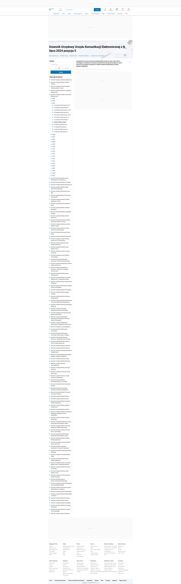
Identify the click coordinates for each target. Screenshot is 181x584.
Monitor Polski (73, 55)
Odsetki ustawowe (108, 569)
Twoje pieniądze (95, 13)
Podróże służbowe (108, 568)
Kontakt (108, 580)
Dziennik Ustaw (64, 55)
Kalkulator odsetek (94, 568)
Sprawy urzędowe (81, 551)
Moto (103, 13)
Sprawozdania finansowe (109, 553)
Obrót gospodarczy (53, 549)
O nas (50, 580)
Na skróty (120, 560)
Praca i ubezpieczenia (95, 549)
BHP (64, 553)
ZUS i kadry (51, 551)
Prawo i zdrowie (80, 556)
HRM (64, 554)
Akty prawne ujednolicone (82, 569)
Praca (78, 553)
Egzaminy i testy (66, 568)
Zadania (51, 566)
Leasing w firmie (94, 553)
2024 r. (94, 41)
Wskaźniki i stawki (108, 560)
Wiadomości (121, 546)
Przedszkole (65, 563)
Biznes (69, 13)
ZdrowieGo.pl (121, 563)
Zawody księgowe (53, 553)
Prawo (86, 13)
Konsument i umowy (81, 549)
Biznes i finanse (93, 546)
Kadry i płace (52, 569)
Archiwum (120, 564)
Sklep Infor (79, 554)
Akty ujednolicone (53, 55)
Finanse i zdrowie (94, 554)
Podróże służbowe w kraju (110, 563)
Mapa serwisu (123, 580)
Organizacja (52, 563)
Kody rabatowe (121, 566)
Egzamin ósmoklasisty (68, 573)
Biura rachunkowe (108, 544)
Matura (64, 571)
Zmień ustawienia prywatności (76, 580)
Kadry (63, 13)
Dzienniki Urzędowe (61, 41)
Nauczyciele (65, 566)
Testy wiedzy (66, 575)
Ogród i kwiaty (121, 553)
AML (105, 554)
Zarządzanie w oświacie (68, 569)
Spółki (91, 547)
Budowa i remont (122, 551)
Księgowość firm (53, 544)
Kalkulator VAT (93, 566)
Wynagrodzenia (66, 547)
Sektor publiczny (78, 13)
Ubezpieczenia (66, 549)
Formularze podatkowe (123, 569)
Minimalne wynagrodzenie (110, 564)
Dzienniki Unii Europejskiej (97, 55)
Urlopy (64, 551)
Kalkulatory (93, 560)
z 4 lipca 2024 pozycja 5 (102, 41)
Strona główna (52, 41)
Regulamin (89, 580)
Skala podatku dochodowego (110, 571)
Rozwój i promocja (53, 568)
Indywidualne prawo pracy (69, 546)
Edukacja (120, 13)
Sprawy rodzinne (80, 546)
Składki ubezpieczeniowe (109, 566)
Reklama (114, 580)
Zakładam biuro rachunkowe (110, 546)
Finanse (120, 549)
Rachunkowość (52, 547)
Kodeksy (79, 571)
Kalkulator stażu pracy (95, 569)
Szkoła (64, 564)
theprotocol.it (121, 571)
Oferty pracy (121, 573)
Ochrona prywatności (60, 580)
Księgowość (56, 13)
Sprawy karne (80, 547)
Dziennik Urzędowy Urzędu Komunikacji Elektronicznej (79, 41)
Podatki (50, 546)
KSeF (126, 13)
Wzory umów (121, 568)
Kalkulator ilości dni (94, 564)
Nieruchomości (111, 13)
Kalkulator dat (93, 563)
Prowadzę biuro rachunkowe (110, 547)
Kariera (97, 580)
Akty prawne (80, 560)
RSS (102, 580)
